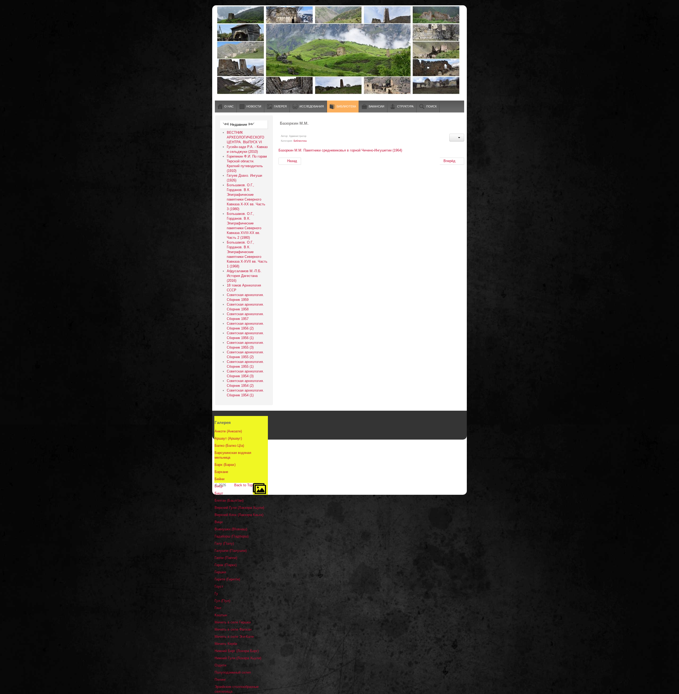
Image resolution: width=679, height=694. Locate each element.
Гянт (218, 608)
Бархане (221, 472)
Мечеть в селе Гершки (233, 622)
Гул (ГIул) (222, 601)
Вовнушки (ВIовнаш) (231, 529)
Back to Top (243, 485)
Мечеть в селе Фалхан (233, 629)
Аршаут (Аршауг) (228, 438)
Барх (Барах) (225, 465)
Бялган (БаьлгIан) (229, 500)
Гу (216, 594)
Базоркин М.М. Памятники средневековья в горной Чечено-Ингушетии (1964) (340, 150)
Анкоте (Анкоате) (228, 431)
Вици (219, 522)
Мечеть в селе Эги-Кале (234, 637)
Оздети (220, 665)
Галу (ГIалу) (224, 543)
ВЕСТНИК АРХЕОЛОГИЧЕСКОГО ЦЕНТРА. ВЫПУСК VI (245, 137)
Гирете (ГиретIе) (227, 579)
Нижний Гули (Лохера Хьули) (238, 658)
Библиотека (300, 141)
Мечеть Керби (226, 644)
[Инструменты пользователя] (456, 137)
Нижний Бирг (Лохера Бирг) (237, 651)
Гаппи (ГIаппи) (226, 558)
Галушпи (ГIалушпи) (231, 551)
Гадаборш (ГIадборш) (232, 536)
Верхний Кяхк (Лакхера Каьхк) (239, 515)
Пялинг (220, 680)
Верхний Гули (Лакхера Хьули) (239, 508)
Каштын (221, 615)
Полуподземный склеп (233, 672)
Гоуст (219, 586)
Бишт (219, 493)
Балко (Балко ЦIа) (229, 446)
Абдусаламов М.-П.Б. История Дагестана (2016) (244, 276)
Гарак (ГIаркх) (226, 565)
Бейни (219, 479)
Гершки (220, 572)
